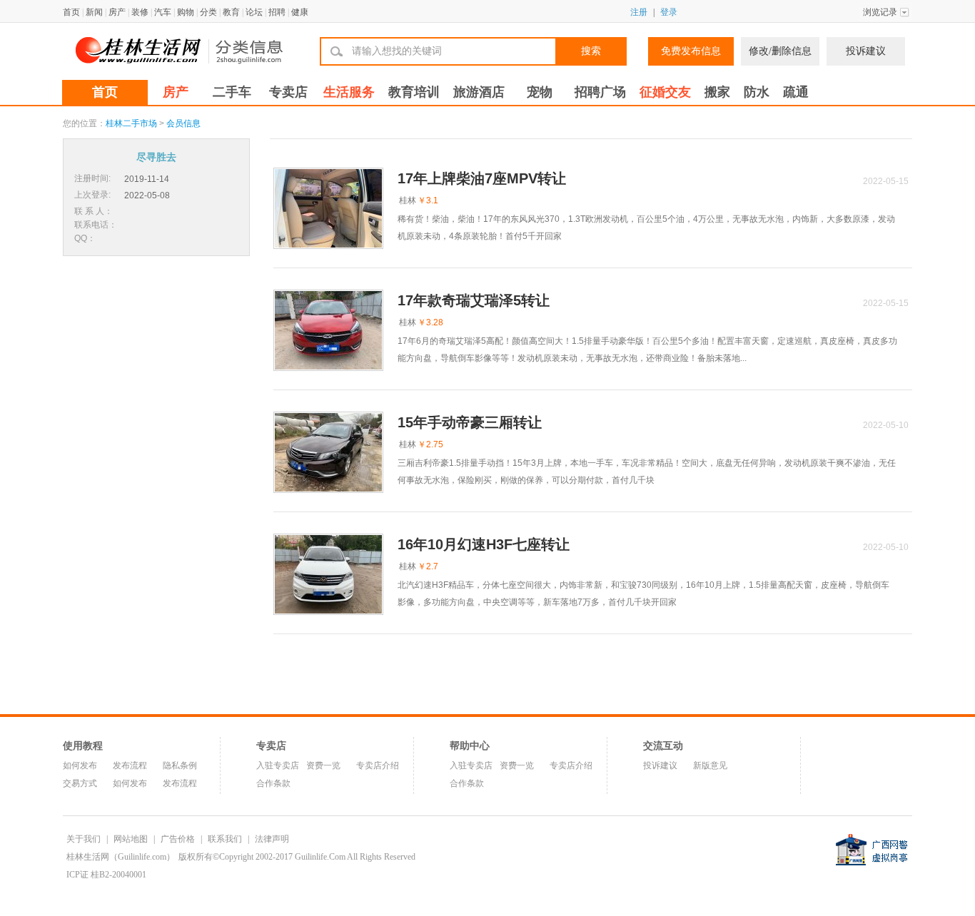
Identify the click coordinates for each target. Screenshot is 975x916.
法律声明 (272, 839)
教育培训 (414, 92)
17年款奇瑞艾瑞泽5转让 (474, 300)
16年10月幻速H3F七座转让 (484, 544)
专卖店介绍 (377, 765)
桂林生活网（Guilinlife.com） (120, 857)
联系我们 (225, 839)
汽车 (162, 12)
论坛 (254, 12)
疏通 (796, 92)
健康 (299, 12)
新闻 (94, 12)
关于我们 (83, 839)
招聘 (277, 12)
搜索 (591, 51)
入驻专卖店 (277, 765)
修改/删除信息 (780, 51)
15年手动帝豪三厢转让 (470, 422)
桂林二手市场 (131, 123)
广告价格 (178, 839)
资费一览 (323, 765)
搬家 (717, 92)
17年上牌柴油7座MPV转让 (482, 178)
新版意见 (710, 765)
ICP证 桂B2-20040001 (106, 875)
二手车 (232, 92)
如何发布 (80, 765)
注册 (638, 12)
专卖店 (288, 92)
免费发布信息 (691, 51)
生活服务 (349, 92)
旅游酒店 (479, 92)
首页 (71, 12)
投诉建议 (866, 51)
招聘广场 (600, 92)
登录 (668, 12)
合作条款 (273, 783)
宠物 (539, 92)
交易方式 (80, 783)
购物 (185, 12)
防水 (756, 92)
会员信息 (183, 123)
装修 (139, 12)
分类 (208, 12)
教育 (231, 12)
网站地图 (130, 839)
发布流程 (130, 765)
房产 (117, 12)
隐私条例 (180, 765)
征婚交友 (665, 92)
